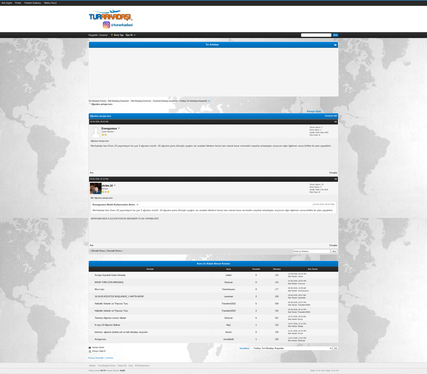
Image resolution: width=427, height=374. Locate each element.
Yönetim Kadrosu (32, 3)
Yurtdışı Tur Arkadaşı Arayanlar (193, 101)
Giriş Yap (118, 35)
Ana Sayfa (7, 3)
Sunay (300, 326)
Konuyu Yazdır (98, 347)
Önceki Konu (98, 251)
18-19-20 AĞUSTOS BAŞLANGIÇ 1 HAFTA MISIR (119, 296)
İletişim (92, 366)
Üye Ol (129, 35)
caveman (228, 296)
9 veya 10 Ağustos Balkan (107, 325)
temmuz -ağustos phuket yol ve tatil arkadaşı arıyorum (121, 332)
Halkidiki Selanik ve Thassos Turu (111, 303)
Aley (228, 325)
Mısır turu (99, 289)
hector (229, 332)
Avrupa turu (100, 339)
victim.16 (107, 185)
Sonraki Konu (114, 251)
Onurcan (229, 282)
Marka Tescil (50, 3)
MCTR (103, 371)
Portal (18, 3)
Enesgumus (109, 128)
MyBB (122, 371)
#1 (336, 122)
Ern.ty (300, 319)
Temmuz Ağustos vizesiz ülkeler (110, 318)
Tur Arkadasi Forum (97, 101)
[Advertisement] (190, 72)
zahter (229, 275)
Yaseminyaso (228, 289)
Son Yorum (292, 276)
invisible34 (229, 339)
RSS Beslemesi (142, 366)
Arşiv (130, 366)
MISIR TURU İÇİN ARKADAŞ (109, 282)
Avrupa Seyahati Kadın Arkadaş (110, 275)
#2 (336, 179)
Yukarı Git (122, 366)
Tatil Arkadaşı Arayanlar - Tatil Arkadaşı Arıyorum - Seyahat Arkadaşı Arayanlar (143, 101)
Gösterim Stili (331, 116)
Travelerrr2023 (229, 303)
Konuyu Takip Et (99, 351)
